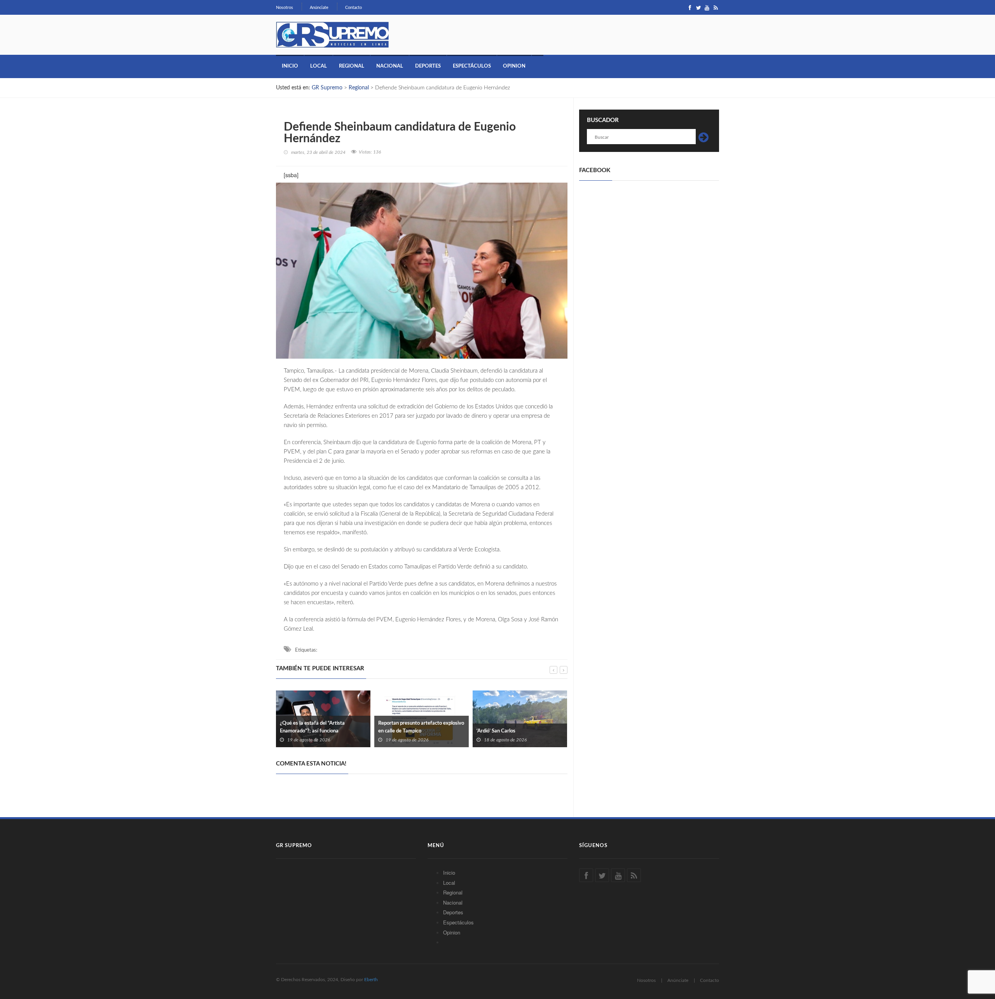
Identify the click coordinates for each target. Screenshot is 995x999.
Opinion (514, 66)
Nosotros (284, 7)
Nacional (389, 66)
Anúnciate (319, 7)
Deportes (428, 66)
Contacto (353, 7)
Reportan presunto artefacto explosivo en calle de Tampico (421, 727)
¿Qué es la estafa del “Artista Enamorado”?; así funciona (312, 727)
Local (318, 66)
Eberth (371, 979)
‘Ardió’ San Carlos (496, 731)
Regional (351, 66)
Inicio (290, 66)
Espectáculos (472, 66)
